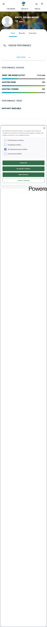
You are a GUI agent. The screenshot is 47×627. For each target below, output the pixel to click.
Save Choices (23, 174)
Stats (13, 33)
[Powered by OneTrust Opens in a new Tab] (37, 187)
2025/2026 (21, 57)
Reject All (23, 163)
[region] (23, 376)
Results (22, 33)
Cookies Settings (23, 180)
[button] (3, 2)
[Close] (44, 128)
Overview (32, 33)
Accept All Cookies (23, 168)
